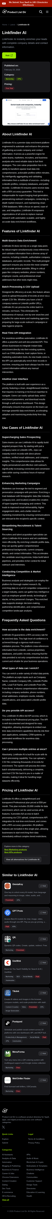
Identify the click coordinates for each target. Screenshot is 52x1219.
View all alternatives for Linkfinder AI (22, 859)
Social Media (28, 977)
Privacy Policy (34, 1143)
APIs (19, 79)
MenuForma (18, 1052)
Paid (7, 927)
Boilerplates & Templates (37, 1166)
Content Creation (12, 1007)
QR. (14, 937)
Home (4, 25)
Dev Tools (6, 1188)
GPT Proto (17, 911)
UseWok (16, 961)
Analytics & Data (9, 1158)
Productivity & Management (16, 1037)
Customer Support (34, 1181)
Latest (12, 25)
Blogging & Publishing (11, 1166)
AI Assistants (7, 1154)
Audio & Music (33, 1158)
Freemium (9, 900)
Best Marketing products (15, 849)
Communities (32, 1177)
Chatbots (30, 1173)
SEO (18, 977)
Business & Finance (10, 1170)
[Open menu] (47, 12)
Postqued (17, 1021)
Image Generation (12, 1011)
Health (29, 1196)
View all (5, 1200)
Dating (5, 1185)
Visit (7, 55)
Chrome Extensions (10, 1177)
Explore (5, 1139)
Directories (31, 1188)
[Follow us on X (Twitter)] (3, 1127)
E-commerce (7, 1192)
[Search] (40, 12)
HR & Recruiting (9, 1196)
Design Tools (32, 1185)
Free (18, 1068)
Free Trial (9, 88)
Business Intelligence (35, 1170)
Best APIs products (13, 852)
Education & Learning (36, 1192)
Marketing (9, 79)
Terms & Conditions (36, 1139)
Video (24, 1007)
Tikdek (15, 991)
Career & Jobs (8, 1173)
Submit (5, 1143)
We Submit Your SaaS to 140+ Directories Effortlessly (28, 3)
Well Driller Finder (21, 1078)
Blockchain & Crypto (35, 1162)
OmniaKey (17, 884)
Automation (10, 980)
